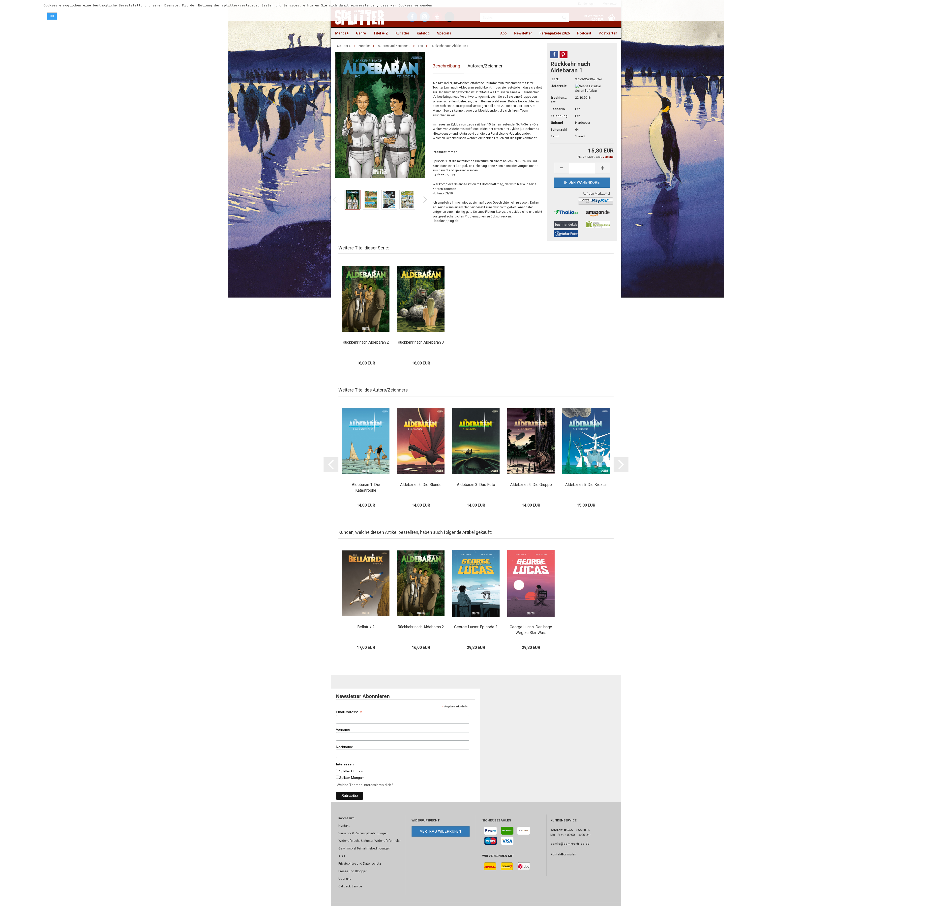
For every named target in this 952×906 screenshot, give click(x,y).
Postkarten (608, 33)
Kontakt (344, 825)
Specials (444, 33)
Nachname (344, 747)
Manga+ (342, 33)
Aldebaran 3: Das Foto (476, 484)
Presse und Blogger (352, 871)
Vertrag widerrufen (440, 831)
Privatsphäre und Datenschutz (359, 863)
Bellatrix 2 (366, 627)
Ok (52, 16)
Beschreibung (446, 65)
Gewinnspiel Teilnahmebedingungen (364, 848)
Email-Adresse (349, 712)
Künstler (402, 33)
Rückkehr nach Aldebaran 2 (366, 342)
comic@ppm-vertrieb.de (570, 844)
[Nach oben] (938, 898)
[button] (554, 54)
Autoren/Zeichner (485, 65)
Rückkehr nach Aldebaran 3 (421, 342)
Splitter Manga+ (351, 778)
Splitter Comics (351, 771)
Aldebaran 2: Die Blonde (421, 484)
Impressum (346, 818)
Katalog (423, 33)
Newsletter (523, 33)
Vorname (343, 729)
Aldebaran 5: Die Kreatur (586, 484)
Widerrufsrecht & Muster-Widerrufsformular (369, 841)
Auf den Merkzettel (596, 193)
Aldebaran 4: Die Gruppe (531, 484)
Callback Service (350, 886)
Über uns (344, 878)
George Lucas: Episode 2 (476, 627)
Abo (503, 33)
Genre (361, 33)
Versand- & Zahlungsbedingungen (362, 833)
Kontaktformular (563, 854)
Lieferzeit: (558, 86)
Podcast (584, 33)
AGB (341, 856)
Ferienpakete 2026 (554, 33)
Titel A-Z (380, 33)
